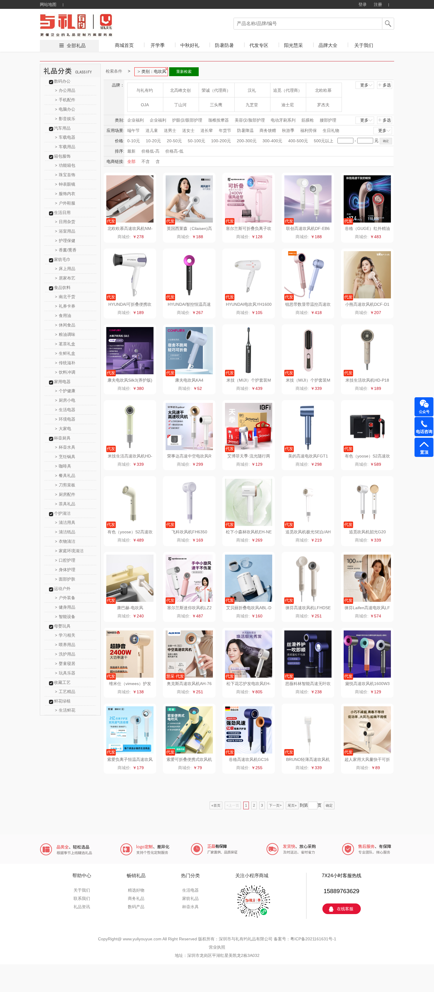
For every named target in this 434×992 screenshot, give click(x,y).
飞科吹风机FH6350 (189, 531)
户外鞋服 (65, 203)
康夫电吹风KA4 (189, 380)
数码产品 (136, 906)
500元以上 (323, 140)
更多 (364, 85)
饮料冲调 (65, 372)
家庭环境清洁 (69, 550)
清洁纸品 (65, 531)
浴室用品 (65, 231)
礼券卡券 (65, 306)
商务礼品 (136, 898)
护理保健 (65, 240)
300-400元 (272, 140)
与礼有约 (144, 90)
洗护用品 (65, 654)
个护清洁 (62, 513)
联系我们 (82, 898)
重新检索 (184, 71)
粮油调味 (65, 334)
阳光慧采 (293, 45)
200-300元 (247, 140)
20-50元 (174, 140)
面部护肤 (65, 579)
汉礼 (252, 90)
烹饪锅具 (65, 456)
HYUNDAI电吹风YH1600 (249, 304)
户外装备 (65, 597)
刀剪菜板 (65, 485)
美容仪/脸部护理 (250, 120)
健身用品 (65, 607)
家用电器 (62, 381)
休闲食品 (65, 325)
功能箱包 (65, 165)
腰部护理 (328, 120)
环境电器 (65, 419)
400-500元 (298, 140)
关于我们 (363, 45)
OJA (145, 104)
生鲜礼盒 (65, 353)
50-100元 (196, 140)
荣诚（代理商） (216, 90)
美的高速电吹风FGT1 (308, 456)
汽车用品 (62, 128)
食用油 (63, 315)
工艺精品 (65, 691)
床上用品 (65, 268)
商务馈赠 (268, 130)
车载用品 (65, 146)
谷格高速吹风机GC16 (249, 759)
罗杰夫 (323, 104)
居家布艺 (65, 278)
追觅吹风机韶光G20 (367, 531)
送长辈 (206, 130)
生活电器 (65, 409)
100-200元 (221, 140)
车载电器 (65, 137)
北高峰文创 (180, 90)
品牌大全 (328, 45)
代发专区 (258, 45)
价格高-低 (174, 151)
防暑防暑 (224, 45)
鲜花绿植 (62, 701)
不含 (145, 161)
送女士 (188, 130)
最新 (131, 151)
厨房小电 (65, 400)
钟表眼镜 (65, 184)
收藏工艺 (62, 682)
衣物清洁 (65, 541)
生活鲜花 (65, 710)
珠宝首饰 (65, 174)
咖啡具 (63, 466)
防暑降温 (245, 130)
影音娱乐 (65, 118)
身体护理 (65, 569)
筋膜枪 (307, 120)
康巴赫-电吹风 (130, 607)
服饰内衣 (65, 193)
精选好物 (136, 890)
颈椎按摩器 (218, 120)
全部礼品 (76, 45)
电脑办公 (65, 109)
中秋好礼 (189, 45)
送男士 (170, 130)
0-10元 (133, 140)
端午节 (133, 130)
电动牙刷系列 (283, 120)
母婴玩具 (62, 626)
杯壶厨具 (62, 438)
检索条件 (114, 71)
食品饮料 (62, 287)
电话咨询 (424, 431)
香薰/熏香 (65, 250)
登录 (362, 4)
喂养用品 (65, 644)
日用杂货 (65, 221)
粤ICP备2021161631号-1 (313, 939)
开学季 (158, 45)
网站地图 (48, 4)
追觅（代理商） (287, 90)
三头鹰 (216, 104)
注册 (378, 4)
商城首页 (124, 45)
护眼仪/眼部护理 (187, 120)
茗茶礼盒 (65, 343)
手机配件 (65, 99)
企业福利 (135, 120)
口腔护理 (65, 560)
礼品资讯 (82, 906)
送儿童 (152, 130)
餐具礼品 (65, 475)
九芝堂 (252, 104)
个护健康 (65, 390)
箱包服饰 (62, 156)
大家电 (63, 428)
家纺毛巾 (62, 259)
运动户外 (62, 588)
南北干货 (65, 296)
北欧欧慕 (323, 90)
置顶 (424, 452)
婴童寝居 (65, 663)
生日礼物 (331, 130)
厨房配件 (65, 494)
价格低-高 (150, 151)
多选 (387, 85)
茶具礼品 (65, 503)
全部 (131, 161)
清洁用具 (65, 522)
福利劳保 (308, 130)
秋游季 (288, 130)
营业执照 (217, 947)
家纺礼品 (190, 898)
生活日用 (62, 212)
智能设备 (65, 616)
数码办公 (62, 81)
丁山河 (180, 104)
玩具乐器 (65, 673)
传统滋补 (65, 362)
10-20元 (153, 140)
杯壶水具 (65, 447)
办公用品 (65, 90)
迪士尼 (287, 104)
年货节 (225, 130)
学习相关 (65, 635)
